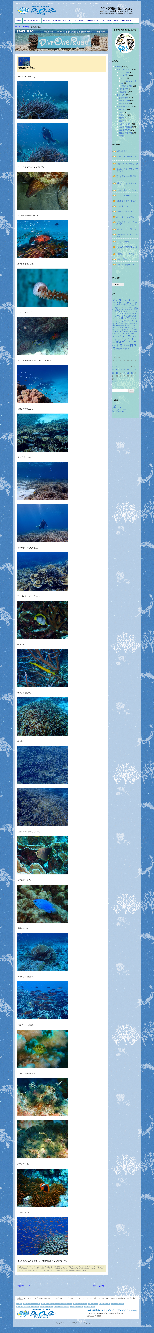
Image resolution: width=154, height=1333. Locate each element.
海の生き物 (48, 1267)
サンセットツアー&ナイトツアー (28, 1306)
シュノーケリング (124, 317)
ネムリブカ (127, 329)
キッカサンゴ (25, 1268)
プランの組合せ (78, 20)
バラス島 (122, 109)
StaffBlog (30, 1267)
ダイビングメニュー (80, 1304)
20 (124, 373)
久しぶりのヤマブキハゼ (126, 229)
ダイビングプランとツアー (62, 1304)
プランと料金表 (106, 20)
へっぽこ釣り (124, 72)
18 (117, 373)
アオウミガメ (121, 300)
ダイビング (46, 20)
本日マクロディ (22, 1286)
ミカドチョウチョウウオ (87, 1268)
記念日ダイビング (46, 1306)
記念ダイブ (123, 103)
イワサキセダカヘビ (124, 211)
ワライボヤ (54, 1270)
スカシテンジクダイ (126, 321)
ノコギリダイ (43, 1268)
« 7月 (114, 382)
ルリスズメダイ (44, 1270)
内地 (121, 112)
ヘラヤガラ (74, 1268)
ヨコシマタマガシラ (31, 1270)
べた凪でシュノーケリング (127, 164)
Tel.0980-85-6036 (94, 1316)
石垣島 (121, 118)
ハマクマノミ (65, 1268)
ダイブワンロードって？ (32, 20)
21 (128, 373)
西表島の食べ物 (125, 133)
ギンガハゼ (133, 313)
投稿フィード (117, 408)
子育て (121, 115)
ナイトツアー (124, 101)
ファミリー (128, 339)
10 (113, 370)
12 (121, 370)
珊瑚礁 (128, 345)
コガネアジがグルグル (125, 265)
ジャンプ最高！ (122, 259)
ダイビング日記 (39, 1267)
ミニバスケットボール (129, 82)
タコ (122, 324)
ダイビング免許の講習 (61, 1306)
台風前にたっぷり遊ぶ (125, 254)
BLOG (116, 20)
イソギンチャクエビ (128, 305)
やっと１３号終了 (123, 242)
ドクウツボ (34, 1268)
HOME (18, 20)
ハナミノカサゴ (125, 333)
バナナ (124, 78)
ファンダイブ (92, 1304)
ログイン (116, 406)
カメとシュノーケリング (126, 196)
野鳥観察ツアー (126, 349)
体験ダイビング (126, 342)
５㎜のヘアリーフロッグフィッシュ (127, 170)
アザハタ (90, 1267)
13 (124, 370)
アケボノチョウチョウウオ (77, 1267)
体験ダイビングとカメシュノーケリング (127, 184)
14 (128, 370)
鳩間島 (121, 136)
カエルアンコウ (128, 309)
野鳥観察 (118, 349)
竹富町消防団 (126, 86)
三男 (113, 342)
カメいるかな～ (100, 1286)
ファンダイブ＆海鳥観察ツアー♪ (127, 177)
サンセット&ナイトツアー (61, 20)
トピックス (121, 95)
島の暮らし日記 (123, 106)
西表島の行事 (124, 130)
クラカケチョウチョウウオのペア (127, 223)
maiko (84, 1270)
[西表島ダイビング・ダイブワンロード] (36, 10)
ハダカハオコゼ (126, 331)
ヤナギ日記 (123, 75)
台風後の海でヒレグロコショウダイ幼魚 (127, 235)
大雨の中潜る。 (122, 151)
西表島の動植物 (125, 127)
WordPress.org (118, 411)
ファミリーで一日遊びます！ (126, 157)
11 (117, 370)
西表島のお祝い (125, 124)
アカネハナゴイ (62, 1267)
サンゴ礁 (127, 316)
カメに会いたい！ (123, 206)
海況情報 (122, 92)
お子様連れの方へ (92, 20)
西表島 (121, 121)
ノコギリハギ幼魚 (54, 1268)
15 (132, 370)
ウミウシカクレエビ (132, 307)
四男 (114, 346)
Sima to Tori (126, 20)
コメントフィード (119, 409)
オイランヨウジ (117, 309)
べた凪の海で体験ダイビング (127, 248)
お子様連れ (123, 98)
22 (132, 373)
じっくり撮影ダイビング (126, 190)
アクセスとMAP (46, 1304)
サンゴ (120, 316)
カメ (116, 313)
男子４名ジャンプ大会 (125, 217)
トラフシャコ (124, 327)
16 (135, 370)
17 (113, 373)
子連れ (120, 345)
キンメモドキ (125, 313)
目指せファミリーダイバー (127, 201)
